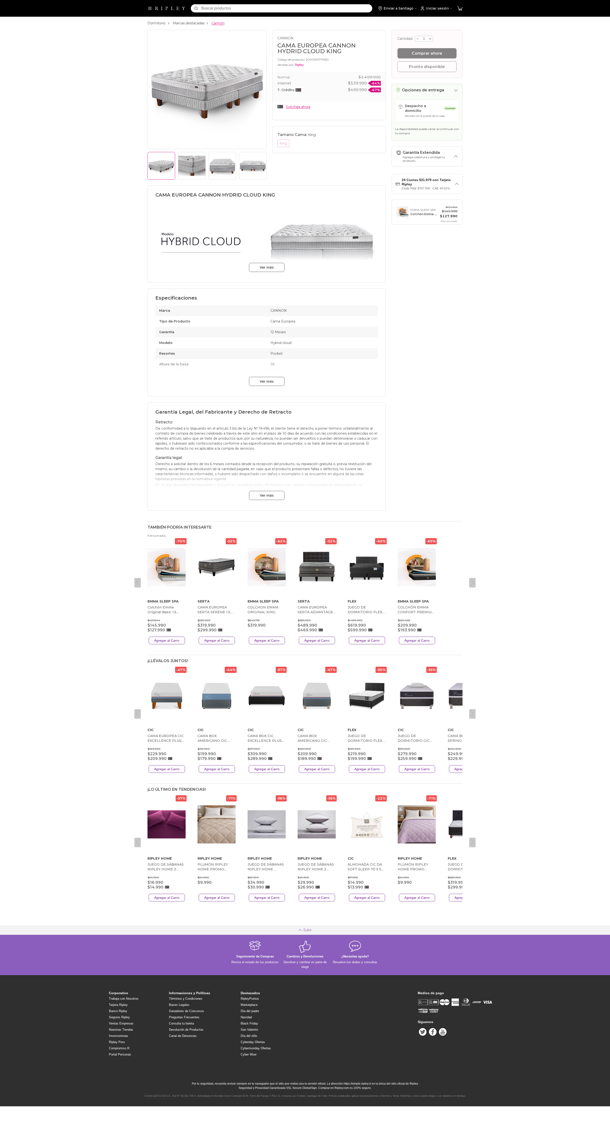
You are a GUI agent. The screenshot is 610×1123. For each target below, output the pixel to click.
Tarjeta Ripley (118, 1005)
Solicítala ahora (298, 107)
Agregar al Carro (166, 640)
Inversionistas (118, 1036)
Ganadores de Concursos (186, 1011)
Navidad (246, 1017)
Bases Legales (179, 1005)
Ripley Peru (117, 1042)
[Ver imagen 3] (222, 166)
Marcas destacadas (188, 23)
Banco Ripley (118, 1011)
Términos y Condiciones (185, 998)
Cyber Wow (248, 1054)
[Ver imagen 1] (161, 166)
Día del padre (250, 1011)
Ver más (267, 267)
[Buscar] (196, 8)
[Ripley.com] (170, 8)
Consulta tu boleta (181, 1023)
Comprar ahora (427, 53)
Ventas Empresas (121, 1023)
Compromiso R (119, 1048)
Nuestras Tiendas (121, 1029)
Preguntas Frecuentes (184, 1017)
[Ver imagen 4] (253, 166)
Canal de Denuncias (183, 1036)
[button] (460, 8)
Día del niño (249, 1036)
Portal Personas (120, 1054)
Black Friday (249, 1023)
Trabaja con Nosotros (123, 998)
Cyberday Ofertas (253, 1042)
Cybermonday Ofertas (256, 1048)
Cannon (218, 23)
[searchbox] (286, 8)
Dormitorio (156, 23)
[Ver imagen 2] (192, 166)
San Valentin (249, 1029)
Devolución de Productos (186, 1029)
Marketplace (249, 1005)
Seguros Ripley (119, 1017)
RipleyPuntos (250, 998)
